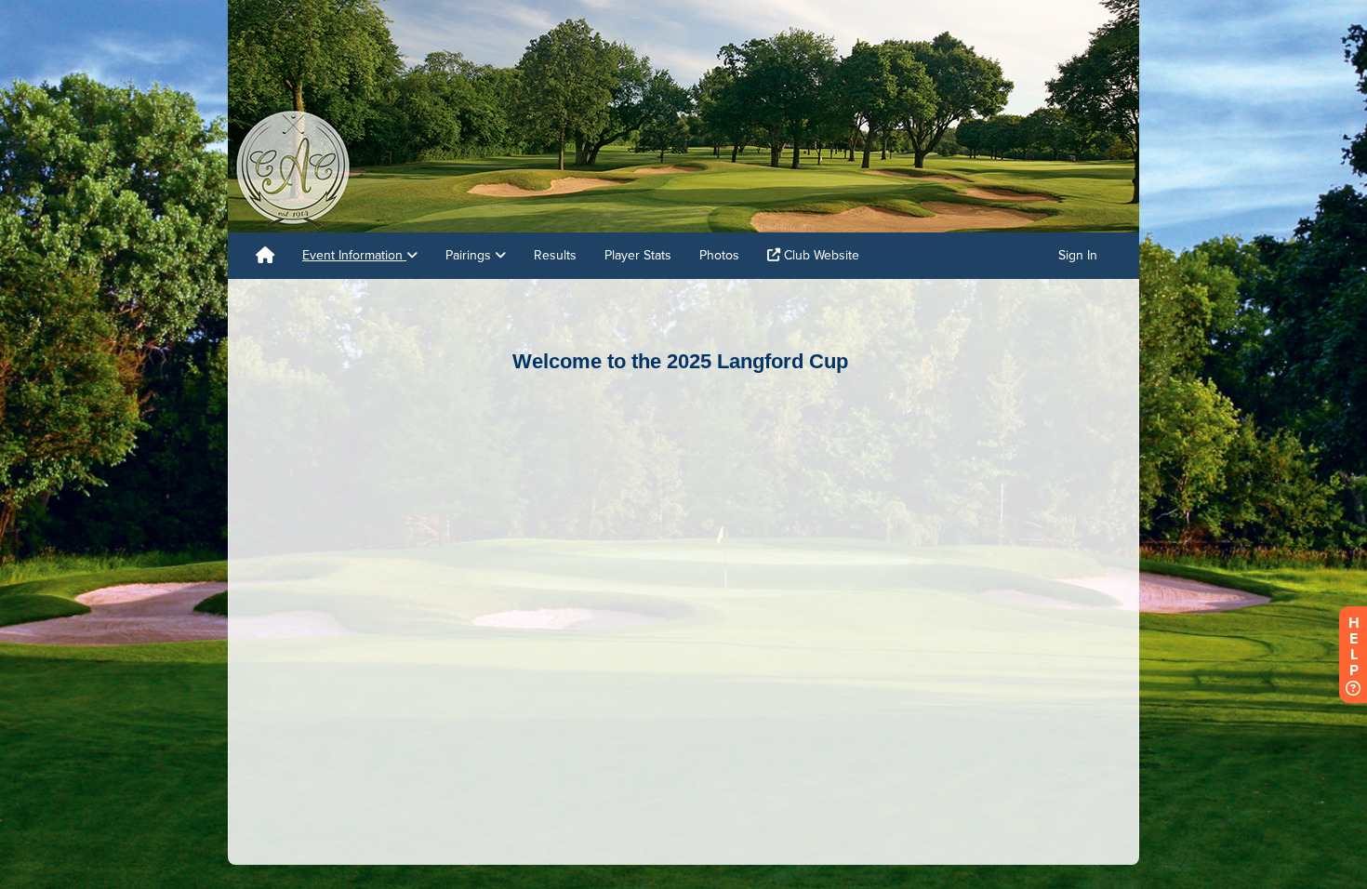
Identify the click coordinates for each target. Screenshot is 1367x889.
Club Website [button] (819, 255)
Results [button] (555, 255)
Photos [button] (719, 255)
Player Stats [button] (637, 255)
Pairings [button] (470, 255)
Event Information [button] (354, 255)
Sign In (1077, 255)
